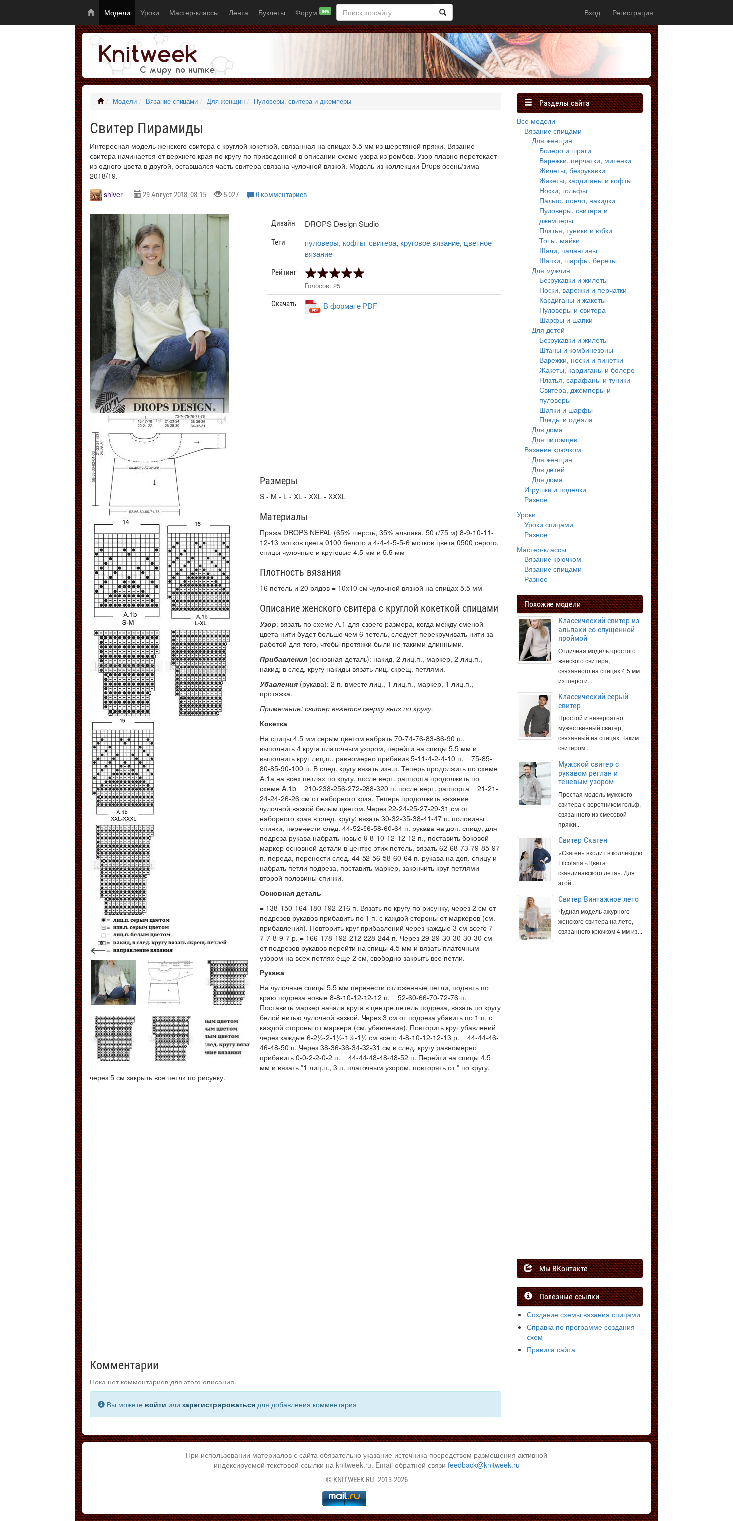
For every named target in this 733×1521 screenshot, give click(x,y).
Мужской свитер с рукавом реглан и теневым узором (588, 772)
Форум (312, 12)
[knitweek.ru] (159, 55)
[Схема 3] (123, 865)
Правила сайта (551, 1349)
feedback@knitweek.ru (484, 1465)
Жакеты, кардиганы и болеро (587, 370)
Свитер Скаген (582, 840)
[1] (443, 12)
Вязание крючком (552, 449)
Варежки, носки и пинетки (581, 360)
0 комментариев (281, 194)
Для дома (547, 429)
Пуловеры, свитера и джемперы (302, 101)
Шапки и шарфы (566, 410)
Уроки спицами (548, 524)
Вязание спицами (172, 101)
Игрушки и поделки (555, 489)
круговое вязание (430, 242)
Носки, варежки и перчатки (583, 290)
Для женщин (226, 101)
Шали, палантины (568, 250)
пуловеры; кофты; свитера (350, 242)
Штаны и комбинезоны (576, 350)
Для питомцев (554, 439)
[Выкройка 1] (159, 465)
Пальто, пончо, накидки (577, 200)
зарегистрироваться (218, 1404)
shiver (113, 194)
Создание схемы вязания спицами (583, 1314)
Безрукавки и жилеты (573, 280)
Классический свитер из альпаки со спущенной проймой (598, 629)
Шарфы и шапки (566, 320)
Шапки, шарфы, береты (578, 260)
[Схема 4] (159, 937)
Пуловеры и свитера (572, 310)
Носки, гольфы (563, 190)
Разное (536, 499)
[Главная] (100, 101)
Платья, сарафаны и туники (584, 380)
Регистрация (632, 12)
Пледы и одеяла (566, 419)
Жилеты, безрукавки (572, 170)
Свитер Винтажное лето (598, 899)
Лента (238, 12)
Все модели (536, 121)
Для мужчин (551, 270)
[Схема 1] (126, 666)
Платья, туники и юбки (575, 230)
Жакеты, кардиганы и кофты (585, 180)
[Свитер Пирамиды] (159, 321)
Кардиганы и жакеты (572, 300)
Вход (592, 12)
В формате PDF (350, 305)
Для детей (548, 330)
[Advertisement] (384, 398)
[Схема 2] (198, 666)
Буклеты (271, 12)
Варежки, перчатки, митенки (585, 160)
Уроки (149, 12)
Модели (117, 12)
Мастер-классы (194, 12)
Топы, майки (559, 240)
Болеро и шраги (565, 150)
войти (155, 1404)
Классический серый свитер (593, 701)
